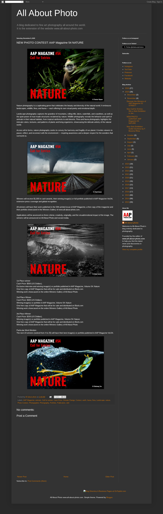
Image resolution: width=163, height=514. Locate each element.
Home (66, 477)
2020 (127, 178)
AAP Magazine (28, 400)
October (130, 135)
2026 (127, 88)
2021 (127, 174)
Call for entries (47, 400)
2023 (127, 167)
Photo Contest (23, 403)
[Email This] (55, 397)
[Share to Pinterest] (65, 397)
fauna (89, 400)
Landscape (101, 400)
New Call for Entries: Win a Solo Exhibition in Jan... (136, 111)
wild (67, 403)
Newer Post (21, 477)
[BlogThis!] (57, 397)
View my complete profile (132, 249)
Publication (61, 403)
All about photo (131, 223)
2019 (127, 181)
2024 (127, 164)
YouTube (128, 69)
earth (84, 400)
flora (94, 400)
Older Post (109, 477)
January (130, 159)
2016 (127, 192)
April (129, 152)
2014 (127, 198)
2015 (127, 195)
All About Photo (47, 13)
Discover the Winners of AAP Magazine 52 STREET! (136, 103)
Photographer (34, 403)
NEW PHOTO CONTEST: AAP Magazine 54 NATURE (134, 120)
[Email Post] (50, 397)
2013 (127, 202)
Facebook (129, 75)
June (129, 149)
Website (128, 79)
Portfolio (53, 403)
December (131, 95)
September (132, 139)
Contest (79, 400)
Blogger (109, 497)
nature (108, 400)
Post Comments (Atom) (37, 481)
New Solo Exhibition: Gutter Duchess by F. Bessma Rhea (136, 129)
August (130, 142)
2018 (127, 185)
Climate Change (69, 400)
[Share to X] (60, 397)
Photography (44, 403)
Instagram (129, 66)
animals (38, 400)
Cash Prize (58, 400)
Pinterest (128, 72)
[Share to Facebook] (62, 397)
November (131, 98)
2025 (127, 92)
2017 (127, 188)
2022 (127, 171)
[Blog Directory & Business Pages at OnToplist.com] (105, 491)
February (131, 156)
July (129, 146)
